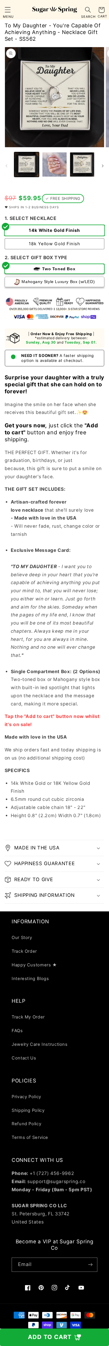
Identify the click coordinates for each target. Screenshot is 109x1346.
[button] (7, 10)
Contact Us (24, 1058)
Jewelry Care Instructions (40, 1044)
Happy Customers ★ (34, 965)
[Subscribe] (90, 1265)
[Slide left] (6, 165)
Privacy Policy (26, 1096)
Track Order (24, 951)
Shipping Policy (28, 1110)
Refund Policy (26, 1123)
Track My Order (28, 1017)
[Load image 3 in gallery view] (82, 164)
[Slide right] (102, 165)
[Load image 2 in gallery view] (54, 164)
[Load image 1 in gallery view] (26, 164)
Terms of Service (30, 1137)
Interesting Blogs (30, 978)
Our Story (22, 937)
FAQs (17, 1030)
